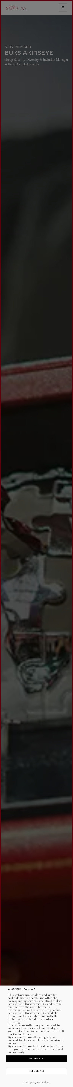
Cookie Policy (22, 1034)
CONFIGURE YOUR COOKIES (37, 1082)
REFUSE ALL (37, 1071)
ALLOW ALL (36, 1058)
